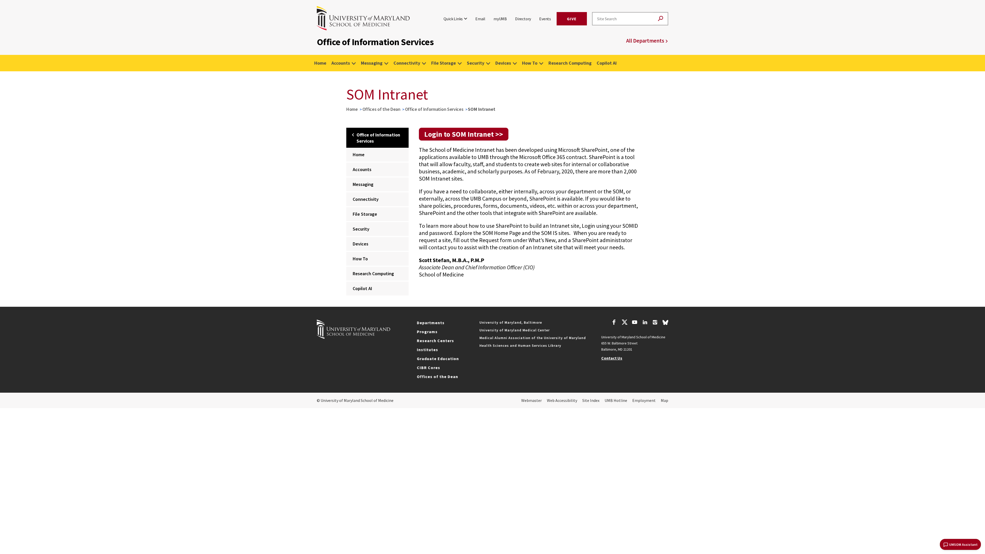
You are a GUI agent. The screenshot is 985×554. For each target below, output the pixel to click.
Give (572, 18)
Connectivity (406, 63)
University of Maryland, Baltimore (510, 322)
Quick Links (453, 18)
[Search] (660, 18)
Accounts (340, 63)
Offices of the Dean (381, 109)
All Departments (645, 40)
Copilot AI (607, 63)
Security (475, 63)
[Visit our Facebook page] (614, 322)
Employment (644, 400)
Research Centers (435, 340)
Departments (431, 322)
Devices (503, 63)
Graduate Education (438, 358)
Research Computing (570, 63)
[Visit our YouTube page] (634, 322)
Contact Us (611, 358)
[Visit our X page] (624, 322)
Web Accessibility (562, 400)
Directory (523, 18)
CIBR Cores (428, 367)
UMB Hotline (616, 400)
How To (529, 63)
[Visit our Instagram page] (655, 322)
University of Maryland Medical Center (514, 330)
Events (545, 18)
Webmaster (531, 400)
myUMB (500, 18)
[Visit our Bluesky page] (665, 323)
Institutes (427, 349)
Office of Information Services (434, 109)
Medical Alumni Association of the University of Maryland (532, 337)
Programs (427, 331)
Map (664, 400)
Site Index (590, 400)
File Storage (443, 63)
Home (320, 63)
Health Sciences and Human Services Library (520, 345)
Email (480, 18)
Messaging (371, 63)
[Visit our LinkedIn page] (644, 322)
